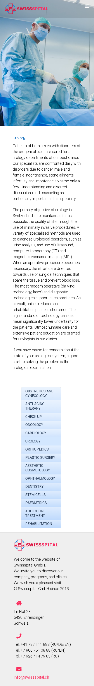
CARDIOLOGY (35, 433)
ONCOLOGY (34, 425)
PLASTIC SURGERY (40, 458)
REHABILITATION (38, 524)
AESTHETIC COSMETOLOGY (37, 468)
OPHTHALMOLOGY (40, 478)
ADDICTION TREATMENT (35, 513)
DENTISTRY (34, 486)
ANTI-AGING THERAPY (34, 406)
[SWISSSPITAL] (27, 12)
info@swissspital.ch (31, 677)
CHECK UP (33, 417)
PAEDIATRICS (36, 503)
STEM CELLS (35, 495)
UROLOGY (32, 441)
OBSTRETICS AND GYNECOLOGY (39, 393)
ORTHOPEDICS (37, 449)
